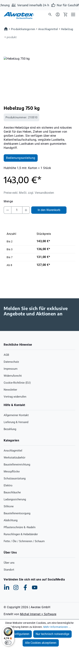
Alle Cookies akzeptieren (40, 643)
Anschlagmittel (13, 450)
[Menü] (73, 14)
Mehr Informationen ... (57, 626)
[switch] (8, 643)
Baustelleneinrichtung (17, 464)
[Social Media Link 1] (7, 587)
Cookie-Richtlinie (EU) (17, 382)
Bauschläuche (12, 492)
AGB (6, 354)
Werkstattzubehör (14, 457)
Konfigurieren (20, 634)
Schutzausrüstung (15, 478)
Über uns (9, 562)
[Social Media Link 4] (35, 587)
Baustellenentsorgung (17, 513)
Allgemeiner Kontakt (16, 415)
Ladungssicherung (15, 499)
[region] (39, 77)
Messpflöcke (12, 471)
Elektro (8, 485)
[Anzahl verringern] (7, 210)
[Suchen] (50, 14)
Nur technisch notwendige (52, 634)
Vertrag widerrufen (15, 396)
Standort (9, 569)
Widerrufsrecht (13, 375)
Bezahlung (10, 429)
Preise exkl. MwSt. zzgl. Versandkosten (29, 192)
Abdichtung (10, 520)
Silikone (9, 506)
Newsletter (10, 389)
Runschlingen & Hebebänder (21, 534)
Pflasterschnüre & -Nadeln (19, 527)
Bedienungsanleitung (20, 158)
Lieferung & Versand (16, 422)
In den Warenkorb (49, 210)
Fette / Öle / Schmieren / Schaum (24, 541)
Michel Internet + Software (38, 614)
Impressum (10, 368)
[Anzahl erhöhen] (26, 210)
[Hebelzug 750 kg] (39, 77)
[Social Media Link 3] (25, 587)
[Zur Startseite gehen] (16, 15)
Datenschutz (11, 361)
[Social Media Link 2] (16, 587)
